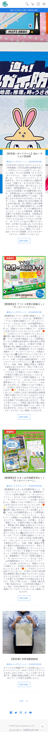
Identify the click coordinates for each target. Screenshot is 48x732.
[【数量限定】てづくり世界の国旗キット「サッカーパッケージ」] (24, 277)
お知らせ (25, 77)
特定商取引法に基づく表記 (31, 729)
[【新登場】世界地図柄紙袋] (24, 632)
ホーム (16, 77)
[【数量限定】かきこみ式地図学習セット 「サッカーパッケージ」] (24, 451)
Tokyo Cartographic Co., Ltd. (25, 726)
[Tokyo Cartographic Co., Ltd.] (5, 4)
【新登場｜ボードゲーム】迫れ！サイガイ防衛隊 (24, 155)
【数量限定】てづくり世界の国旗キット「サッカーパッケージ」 (24, 305)
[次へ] (27, 701)
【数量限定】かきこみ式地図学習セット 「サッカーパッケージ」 (24, 479)
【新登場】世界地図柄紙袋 (24, 659)
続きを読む (24, 240)
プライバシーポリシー (15, 729)
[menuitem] (27, 4)
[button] (27, 4)
